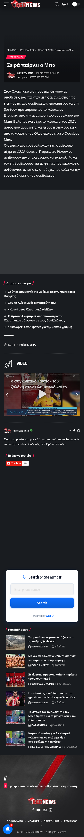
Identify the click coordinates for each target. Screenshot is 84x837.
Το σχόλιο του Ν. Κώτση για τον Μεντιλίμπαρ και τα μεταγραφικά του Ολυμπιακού (52, 716)
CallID (50, 615)
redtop (23, 344)
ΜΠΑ (32, 344)
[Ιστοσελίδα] (69, 430)
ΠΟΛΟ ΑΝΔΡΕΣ (40, 665)
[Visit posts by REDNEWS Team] (11, 75)
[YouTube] (38, 810)
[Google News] (45, 810)
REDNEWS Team (25, 72)
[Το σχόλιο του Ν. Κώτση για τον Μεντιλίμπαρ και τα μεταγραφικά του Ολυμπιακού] (15, 717)
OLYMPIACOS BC (39, 646)
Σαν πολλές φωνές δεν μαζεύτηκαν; (32, 302)
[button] (7, 4)
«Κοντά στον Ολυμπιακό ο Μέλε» (30, 309)
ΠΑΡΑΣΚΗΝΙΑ (39, 725)
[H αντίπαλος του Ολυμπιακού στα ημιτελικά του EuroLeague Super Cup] (15, 698)
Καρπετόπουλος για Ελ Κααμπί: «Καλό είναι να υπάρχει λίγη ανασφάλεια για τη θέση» (49, 737)
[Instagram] (78, 430)
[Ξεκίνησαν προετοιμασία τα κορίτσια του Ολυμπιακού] (15, 679)
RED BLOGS (37, 746)
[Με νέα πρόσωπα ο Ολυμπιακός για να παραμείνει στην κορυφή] (15, 661)
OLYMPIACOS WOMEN (42, 683)
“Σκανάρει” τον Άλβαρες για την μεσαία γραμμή (40, 327)
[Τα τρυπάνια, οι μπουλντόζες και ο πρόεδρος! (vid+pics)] (15, 642)
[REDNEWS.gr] (26, 4)
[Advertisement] (42, 232)
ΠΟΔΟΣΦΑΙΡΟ (16, 57)
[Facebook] (74, 430)
